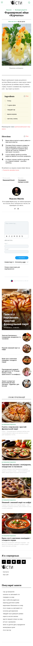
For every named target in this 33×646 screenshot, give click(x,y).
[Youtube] (24, 562)
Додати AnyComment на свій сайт (21, 280)
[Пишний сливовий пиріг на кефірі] (26, 348)
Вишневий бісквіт (9, 180)
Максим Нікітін (13, 21)
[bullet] (19, 236)
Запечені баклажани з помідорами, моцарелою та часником (11, 337)
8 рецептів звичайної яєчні (11, 170)
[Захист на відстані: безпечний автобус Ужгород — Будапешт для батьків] (26, 383)
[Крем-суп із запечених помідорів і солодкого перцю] (26, 360)
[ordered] (17, 236)
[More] (31, 72)
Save (27, 72)
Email (7, 249)
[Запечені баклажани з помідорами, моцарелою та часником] (26, 337)
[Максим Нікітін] (16, 191)
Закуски (9, 10)
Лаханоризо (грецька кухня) (23, 181)
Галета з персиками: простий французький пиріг (14, 428)
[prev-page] (24, 292)
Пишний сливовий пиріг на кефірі (16, 502)
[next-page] (28, 292)
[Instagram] (18, 208)
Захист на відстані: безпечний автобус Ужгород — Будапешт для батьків (10, 383)
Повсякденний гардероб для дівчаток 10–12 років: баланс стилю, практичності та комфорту (11, 372)
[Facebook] (15, 208)
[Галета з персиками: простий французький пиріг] (16, 309)
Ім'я (6, 243)
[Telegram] (14, 562)
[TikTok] (19, 562)
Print (27, 96)
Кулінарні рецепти (21, 10)
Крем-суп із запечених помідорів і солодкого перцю (9, 360)
